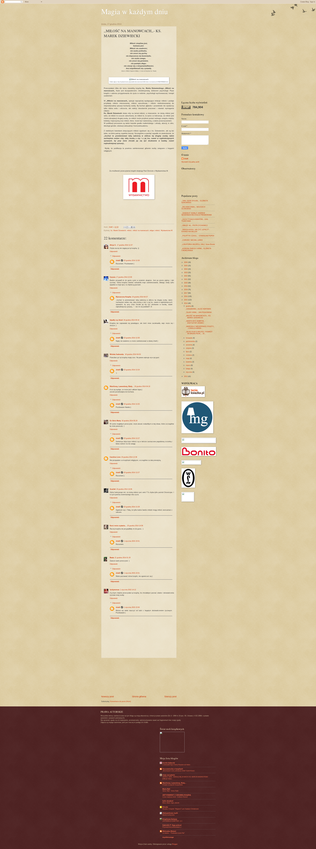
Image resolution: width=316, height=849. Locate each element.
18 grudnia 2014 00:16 (131, 320)
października (190, 341)
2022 (186, 276)
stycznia (189, 372)
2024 (186, 269)
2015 (186, 300)
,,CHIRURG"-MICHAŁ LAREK (192, 240)
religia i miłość (155, 230)
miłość (129, 230)
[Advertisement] (138, 676)
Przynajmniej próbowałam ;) (171, 827)
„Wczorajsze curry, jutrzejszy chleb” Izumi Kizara (178, 771)
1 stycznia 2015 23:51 (132, 541)
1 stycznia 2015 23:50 (132, 607)
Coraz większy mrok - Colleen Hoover (175, 797)
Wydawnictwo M (166, 230)
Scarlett (113, 489)
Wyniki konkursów (168, 815)
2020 (186, 283)
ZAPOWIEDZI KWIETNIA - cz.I (172, 821)
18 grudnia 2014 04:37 (140, 297)
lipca (188, 352)
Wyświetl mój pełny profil (190, 162)
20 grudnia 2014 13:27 (132, 438)
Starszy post (170, 696)
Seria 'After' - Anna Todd (170, 791)
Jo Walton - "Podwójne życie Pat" (173, 833)
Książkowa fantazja (169, 819)
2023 (186, 272)
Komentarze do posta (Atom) (120, 701)
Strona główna (139, 696)
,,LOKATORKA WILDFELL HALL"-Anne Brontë (198, 244)
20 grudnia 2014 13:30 (132, 260)
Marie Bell (166, 789)
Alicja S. (113, 245)
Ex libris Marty (115, 421)
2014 (186, 303)
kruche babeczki (168, 763)
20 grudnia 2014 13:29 (132, 507)
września (189, 345)
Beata (112, 558)
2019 (186, 286)
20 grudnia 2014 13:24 (132, 370)
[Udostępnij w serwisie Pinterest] (134, 227)
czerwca (189, 355)
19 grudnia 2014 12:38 (129, 457)
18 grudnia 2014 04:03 (133, 354)
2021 (186, 279)
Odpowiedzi (116, 256)
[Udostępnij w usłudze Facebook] (132, 227)
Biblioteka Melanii (169, 831)
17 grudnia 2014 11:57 (125, 245)
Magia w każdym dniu (134, 11)
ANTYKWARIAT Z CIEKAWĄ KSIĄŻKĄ (176, 795)
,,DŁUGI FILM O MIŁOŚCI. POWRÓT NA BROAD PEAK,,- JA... (198, 333)
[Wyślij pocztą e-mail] (125, 227)
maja (188, 358)
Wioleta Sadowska (117, 354)
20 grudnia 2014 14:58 (135, 526)
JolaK (118, 260)
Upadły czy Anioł (116, 320)
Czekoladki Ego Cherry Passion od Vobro (176, 765)
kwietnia (189, 362)
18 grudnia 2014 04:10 (142, 386)
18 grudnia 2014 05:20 (129, 421)
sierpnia (189, 348)
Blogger (174, 844)
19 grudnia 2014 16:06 (124, 489)
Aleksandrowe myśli (170, 813)
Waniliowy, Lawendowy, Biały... (122, 386)
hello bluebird (167, 801)
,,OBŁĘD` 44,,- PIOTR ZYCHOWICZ (194, 225)
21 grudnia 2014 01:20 (122, 558)
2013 (186, 376)
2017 (186, 293)
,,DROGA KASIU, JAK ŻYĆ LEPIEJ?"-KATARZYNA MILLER (195, 230)
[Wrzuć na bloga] (127, 227)
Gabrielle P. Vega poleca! (171, 825)
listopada (189, 338)
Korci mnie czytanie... (118, 526)
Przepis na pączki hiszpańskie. (172, 785)
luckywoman (114, 590)
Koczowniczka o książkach (172, 769)
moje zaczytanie (168, 775)
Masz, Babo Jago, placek (170, 803)
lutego (188, 369)
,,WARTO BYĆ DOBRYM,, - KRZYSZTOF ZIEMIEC (195, 322)
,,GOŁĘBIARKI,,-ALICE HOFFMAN (198, 309)
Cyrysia (112, 277)
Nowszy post (107, 696)
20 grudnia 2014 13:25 (132, 404)
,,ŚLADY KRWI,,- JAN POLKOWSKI (198, 312)
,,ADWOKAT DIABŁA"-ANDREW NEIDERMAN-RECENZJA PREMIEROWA (196, 214)
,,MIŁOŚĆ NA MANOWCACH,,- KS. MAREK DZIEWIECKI (198, 316)
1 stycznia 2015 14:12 (128, 590)
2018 (186, 289)
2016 (186, 296)
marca (188, 365)
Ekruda (165, 807)
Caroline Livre (115, 457)
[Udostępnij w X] (129, 227)
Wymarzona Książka (123, 297)
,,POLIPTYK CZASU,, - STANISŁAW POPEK (197, 236)
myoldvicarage (168, 837)
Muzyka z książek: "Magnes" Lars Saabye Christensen (180, 809)
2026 (186, 262)
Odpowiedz (114, 251)
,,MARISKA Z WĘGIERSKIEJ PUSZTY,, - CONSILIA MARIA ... (200, 327)
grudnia (189, 306)
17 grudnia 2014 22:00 (124, 277)
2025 (186, 266)
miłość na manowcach (141, 230)
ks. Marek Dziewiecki (118, 230)
